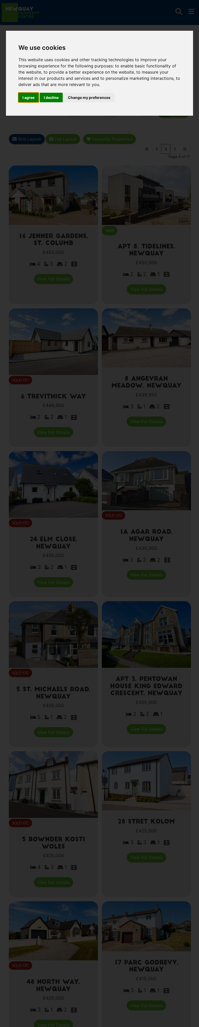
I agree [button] (28, 97)
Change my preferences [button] (89, 97)
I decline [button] (51, 97)
